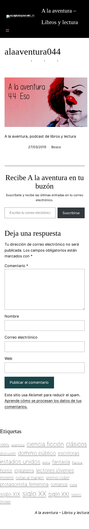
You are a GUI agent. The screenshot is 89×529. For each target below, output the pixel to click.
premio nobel (57, 477)
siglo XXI (58, 494)
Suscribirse (71, 213)
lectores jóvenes (55, 470)
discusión (8, 453)
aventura (18, 445)
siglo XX (34, 494)
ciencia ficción (45, 444)
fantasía (61, 462)
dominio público (37, 453)
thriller (5, 502)
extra (46, 462)
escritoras (68, 453)
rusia (73, 485)
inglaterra (24, 470)
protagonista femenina (24, 484)
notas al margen (30, 477)
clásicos (76, 444)
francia (77, 462)
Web (8, 358)
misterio (7, 477)
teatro (76, 495)
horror (6, 470)
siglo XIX (10, 494)
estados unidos (20, 461)
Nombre (12, 316)
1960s (4, 445)
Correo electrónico (21, 337)
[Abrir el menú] (7, 30)
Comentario (16, 266)
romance (59, 484)
